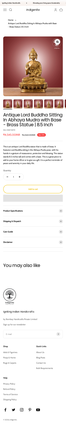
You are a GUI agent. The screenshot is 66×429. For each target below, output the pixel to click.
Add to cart (33, 189)
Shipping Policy (10, 399)
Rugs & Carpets (9, 363)
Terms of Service (10, 394)
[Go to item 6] (58, 104)
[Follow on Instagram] (22, 410)
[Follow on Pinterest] (30, 410)
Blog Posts (40, 357)
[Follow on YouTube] (38, 410)
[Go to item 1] (7, 104)
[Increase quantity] (20, 177)
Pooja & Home (9, 357)
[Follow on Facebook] (5, 410)
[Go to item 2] (17, 104)
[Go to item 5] (48, 104)
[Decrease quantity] (7, 177)
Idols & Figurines (10, 352)
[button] (33, 198)
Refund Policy (9, 389)
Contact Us (41, 363)
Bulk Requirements (44, 368)
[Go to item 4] (38, 104)
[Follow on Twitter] (13, 410)
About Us (40, 352)
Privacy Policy (9, 383)
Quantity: (7, 170)
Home (10, 20)
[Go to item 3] (28, 104)
